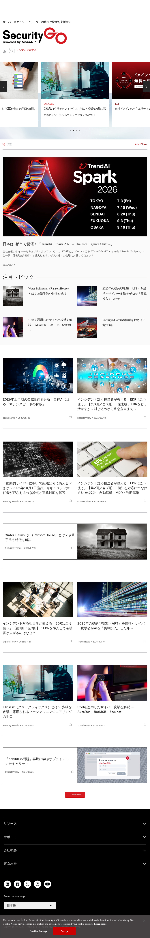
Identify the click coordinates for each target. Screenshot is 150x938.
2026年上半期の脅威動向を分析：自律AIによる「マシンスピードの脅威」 (36, 401)
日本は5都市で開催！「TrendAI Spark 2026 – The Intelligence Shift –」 (58, 244)
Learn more (100, 923)
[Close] (144, 921)
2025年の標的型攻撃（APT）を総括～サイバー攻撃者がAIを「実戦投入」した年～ (124, 293)
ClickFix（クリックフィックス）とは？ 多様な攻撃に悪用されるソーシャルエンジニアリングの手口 (37, 711)
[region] (75, 926)
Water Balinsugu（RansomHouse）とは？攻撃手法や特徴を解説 (40, 537)
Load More (75, 794)
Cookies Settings (38, 931)
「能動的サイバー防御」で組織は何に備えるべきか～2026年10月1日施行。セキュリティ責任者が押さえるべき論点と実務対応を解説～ (37, 488)
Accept (64, 931)
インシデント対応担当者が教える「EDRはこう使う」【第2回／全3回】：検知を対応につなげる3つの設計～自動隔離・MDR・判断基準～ (112, 488)
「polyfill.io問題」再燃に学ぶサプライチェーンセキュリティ (38, 761)
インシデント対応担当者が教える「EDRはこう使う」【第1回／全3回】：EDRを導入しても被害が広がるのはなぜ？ (37, 628)
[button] (3, 86)
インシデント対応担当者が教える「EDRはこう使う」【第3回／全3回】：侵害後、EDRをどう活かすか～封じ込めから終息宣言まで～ (112, 404)
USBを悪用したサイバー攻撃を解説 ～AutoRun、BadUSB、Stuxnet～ (50, 325)
